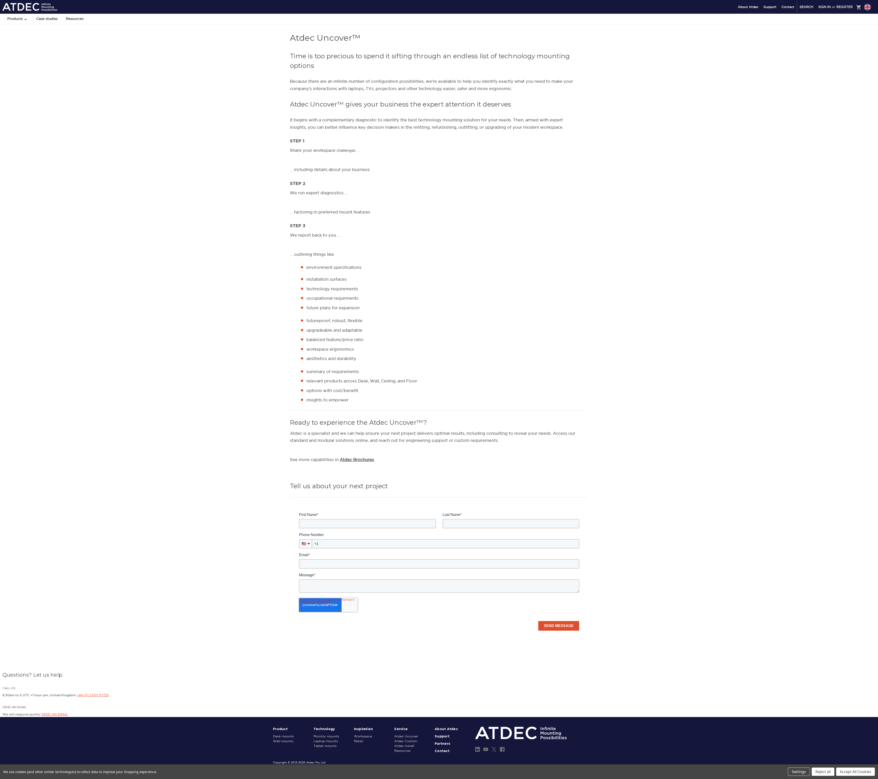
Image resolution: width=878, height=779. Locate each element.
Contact (788, 7)
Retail (358, 741)
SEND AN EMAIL (55, 714)
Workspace (363, 736)
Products (15, 19)
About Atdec (748, 7)
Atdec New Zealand (847, 25)
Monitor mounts (326, 736)
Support (769, 7)
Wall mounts (283, 741)
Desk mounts (283, 736)
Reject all (823, 771)
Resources (74, 19)
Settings (799, 771)
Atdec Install (404, 746)
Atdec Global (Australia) (850, 19)
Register (844, 7)
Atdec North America (848, 31)
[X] (494, 749)
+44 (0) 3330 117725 (93, 695)
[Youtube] (485, 749)
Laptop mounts (325, 741)
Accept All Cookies (855, 771)
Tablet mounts (325, 746)
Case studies (47, 19)
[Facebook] (502, 749)
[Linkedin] (477, 749)
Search (806, 7)
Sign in (824, 7)
